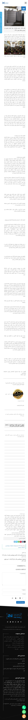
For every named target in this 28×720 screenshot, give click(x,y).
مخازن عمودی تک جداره (18, 643)
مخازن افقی (20, 639)
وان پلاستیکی (9, 682)
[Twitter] (25, 542)
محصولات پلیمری (21, 547)
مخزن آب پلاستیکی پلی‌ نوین (19, 666)
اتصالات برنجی (9, 684)
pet (18, 545)
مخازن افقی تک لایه (11, 639)
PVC (20, 545)
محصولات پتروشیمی (10, 545)
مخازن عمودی (8, 641)
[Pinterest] (21, 542)
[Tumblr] (23, 542)
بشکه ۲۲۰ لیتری (18, 687)
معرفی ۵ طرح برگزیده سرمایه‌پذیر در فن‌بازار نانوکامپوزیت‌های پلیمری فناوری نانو (14, 425)
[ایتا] (24, 716)
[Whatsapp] (24, 712)
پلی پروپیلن (10, 143)
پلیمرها (21, 56)
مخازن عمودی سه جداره (18, 645)
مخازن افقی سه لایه (19, 641)
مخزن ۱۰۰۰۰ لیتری (21, 663)
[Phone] (24, 707)
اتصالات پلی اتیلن (16, 684)
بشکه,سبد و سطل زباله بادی (11, 637)
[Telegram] (15, 542)
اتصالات (22, 637)
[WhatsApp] (19, 542)
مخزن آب (8, 681)
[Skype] (17, 542)
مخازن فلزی (8, 645)
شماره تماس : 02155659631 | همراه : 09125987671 (1, 22)
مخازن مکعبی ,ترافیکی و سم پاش (16, 647)
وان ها (16, 649)
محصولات (21, 536)
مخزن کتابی (22, 649)
